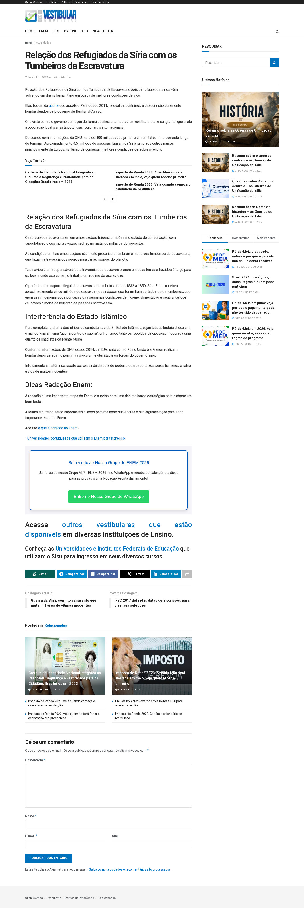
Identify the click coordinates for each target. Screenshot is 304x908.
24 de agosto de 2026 (221, 141)
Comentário (35, 760)
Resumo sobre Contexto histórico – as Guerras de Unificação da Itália (252, 211)
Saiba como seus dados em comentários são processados (130, 869)
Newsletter (103, 31)
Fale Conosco (100, 2)
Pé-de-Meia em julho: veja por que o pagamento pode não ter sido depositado (253, 307)
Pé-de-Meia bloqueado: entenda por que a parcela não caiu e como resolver (253, 256)
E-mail (31, 836)
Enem (43, 31)
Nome (31, 816)
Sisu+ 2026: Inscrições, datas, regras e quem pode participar (253, 282)
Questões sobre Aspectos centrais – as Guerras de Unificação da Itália (252, 186)
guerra (54, 105)
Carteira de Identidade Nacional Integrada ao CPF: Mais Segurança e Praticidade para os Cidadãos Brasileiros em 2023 (60, 177)
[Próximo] (112, 199)
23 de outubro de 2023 (45, 689)
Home (29, 31)
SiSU (84, 31)
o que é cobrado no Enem (57, 428)
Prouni (70, 31)
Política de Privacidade (75, 2)
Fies (56, 31)
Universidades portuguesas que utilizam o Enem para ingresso (76, 438)
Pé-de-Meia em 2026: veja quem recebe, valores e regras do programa (252, 333)
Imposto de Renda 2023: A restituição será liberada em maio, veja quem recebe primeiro (150, 678)
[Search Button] (274, 62)
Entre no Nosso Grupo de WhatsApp (109, 496)
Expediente (51, 2)
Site (115, 836)
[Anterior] (104, 199)
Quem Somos (33, 2)
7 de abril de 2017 (36, 77)
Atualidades (43, 42)
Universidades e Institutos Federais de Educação (117, 548)
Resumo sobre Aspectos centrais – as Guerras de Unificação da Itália (251, 160)
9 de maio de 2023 (128, 689)
